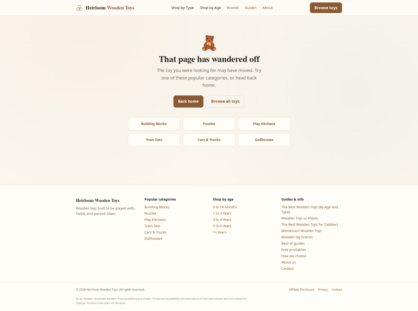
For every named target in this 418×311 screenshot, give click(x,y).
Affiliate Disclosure (301, 290)
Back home (188, 101)
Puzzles (209, 123)
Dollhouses (264, 139)
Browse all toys (225, 101)
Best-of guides (293, 243)
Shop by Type (182, 7)
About (267, 7)
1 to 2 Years (222, 213)
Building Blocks (154, 123)
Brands (233, 7)
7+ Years (219, 232)
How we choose (293, 256)
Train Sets (154, 139)
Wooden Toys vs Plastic (299, 218)
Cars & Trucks (209, 139)
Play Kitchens (264, 123)
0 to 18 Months (225, 207)
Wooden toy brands (297, 237)
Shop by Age (210, 7)
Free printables (293, 249)
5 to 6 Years (222, 226)
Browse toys (325, 7)
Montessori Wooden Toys (301, 230)
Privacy (323, 290)
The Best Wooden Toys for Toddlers (309, 224)
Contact (287, 268)
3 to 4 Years (222, 219)
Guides (251, 7)
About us (288, 262)
